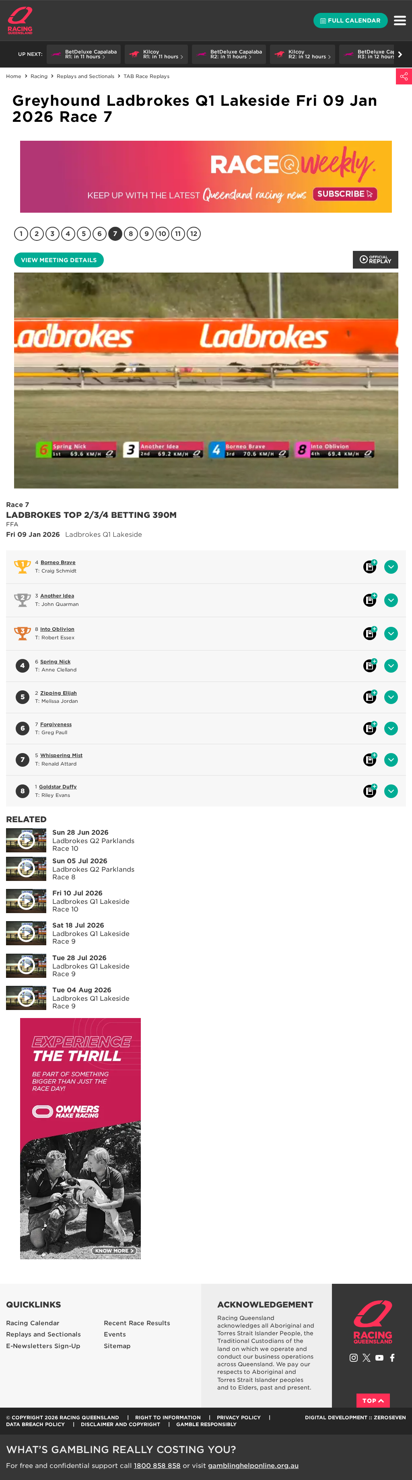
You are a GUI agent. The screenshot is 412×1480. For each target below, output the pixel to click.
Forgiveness (56, 724)
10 (162, 234)
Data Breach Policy (35, 1424)
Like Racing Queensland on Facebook (392, 1357)
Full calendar (354, 20)
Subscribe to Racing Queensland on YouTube (379, 1357)
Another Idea (57, 596)
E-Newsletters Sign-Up (43, 1346)
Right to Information (168, 1417)
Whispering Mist (61, 755)
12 (193, 234)
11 (178, 234)
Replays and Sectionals (43, 1334)
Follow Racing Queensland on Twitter (366, 1357)
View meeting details (59, 260)
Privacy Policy (239, 1417)
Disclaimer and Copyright (120, 1424)
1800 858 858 (157, 1466)
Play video (26, 840)
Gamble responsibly (206, 1424)
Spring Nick (55, 662)
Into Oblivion (57, 629)
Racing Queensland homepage (373, 1322)
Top (370, 1401)
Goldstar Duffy (58, 787)
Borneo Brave (58, 562)
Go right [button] (400, 54)
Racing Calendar (33, 1323)
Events (115, 1334)
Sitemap (117, 1346)
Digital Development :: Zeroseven (355, 1417)
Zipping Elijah (58, 693)
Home (20, 20)
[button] (84, 54)
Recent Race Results (137, 1323)
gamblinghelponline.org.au (253, 1466)
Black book (369, 566)
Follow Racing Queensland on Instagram (353, 1357)
